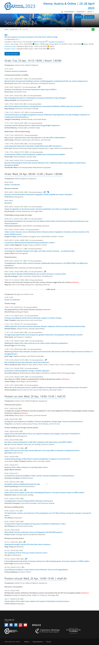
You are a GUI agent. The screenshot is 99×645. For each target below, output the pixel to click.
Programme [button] (69, 12)
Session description (12, 54)
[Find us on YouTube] (25, 625)
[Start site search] (93, 29)
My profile (78, 17)
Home (6, 29)
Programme (14, 29)
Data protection (38, 642)
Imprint (26, 642)
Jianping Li (61, 42)
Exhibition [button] (81, 12)
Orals (7, 44)
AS (20, 29)
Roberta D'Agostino (40, 42)
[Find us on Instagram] (20, 625)
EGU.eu (49, 642)
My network (89, 17)
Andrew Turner (17, 42)
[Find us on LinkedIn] (16, 625)
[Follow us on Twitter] (6, 625)
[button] (67, 29)
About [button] (90, 12)
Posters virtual (10, 49)
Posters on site (10, 46)
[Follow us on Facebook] (11, 625)
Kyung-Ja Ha (53, 42)
